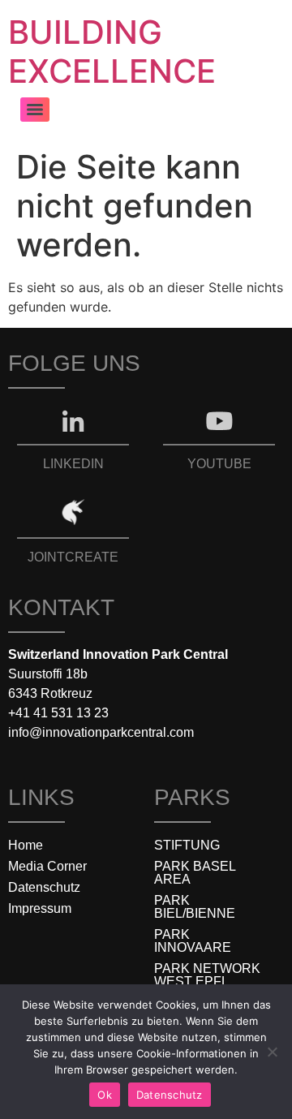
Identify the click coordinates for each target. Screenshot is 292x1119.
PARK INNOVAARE (192, 940)
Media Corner (47, 866)
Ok (104, 1094)
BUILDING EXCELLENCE (112, 51)
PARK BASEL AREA (194, 872)
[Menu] (34, 109)
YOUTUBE (219, 464)
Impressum (39, 908)
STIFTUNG (187, 845)
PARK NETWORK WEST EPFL (207, 975)
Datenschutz (44, 887)
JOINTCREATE (73, 557)
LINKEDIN (73, 464)
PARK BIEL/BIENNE (194, 906)
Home (25, 845)
